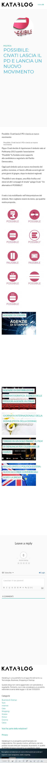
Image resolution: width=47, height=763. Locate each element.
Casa (3, 708)
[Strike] (12, 587)
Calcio (4, 723)
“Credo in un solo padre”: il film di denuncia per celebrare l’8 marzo (23, 446)
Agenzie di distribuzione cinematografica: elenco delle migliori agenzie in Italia (22, 396)
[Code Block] (23, 587)
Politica (7, 46)
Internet (5, 706)
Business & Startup (9, 700)
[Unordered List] (17, 587)
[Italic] (6, 587)
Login (43, 573)
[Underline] (9, 587)
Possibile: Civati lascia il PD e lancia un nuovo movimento (20, 144)
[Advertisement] (23, 100)
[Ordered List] (14, 587)
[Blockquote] (20, 587)
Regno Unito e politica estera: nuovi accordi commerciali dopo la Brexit (22, 472)
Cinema (5, 720)
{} (28, 587)
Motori (4, 717)
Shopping (5, 711)
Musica (4, 714)
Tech (3, 703)
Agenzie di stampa (14, 315)
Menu (40, 4)
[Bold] (4, 587)
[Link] (25, 587)
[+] (31, 587)
